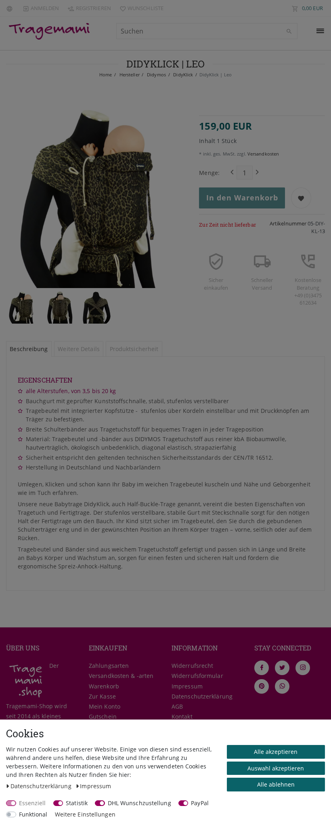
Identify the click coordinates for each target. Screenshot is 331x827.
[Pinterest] (261, 686)
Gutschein (103, 716)
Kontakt (182, 716)
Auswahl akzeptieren (275, 768)
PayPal (200, 803)
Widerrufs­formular (197, 676)
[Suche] (289, 31)
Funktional (33, 814)
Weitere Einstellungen (85, 814)
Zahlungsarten (109, 665)
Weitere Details (79, 349)
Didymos (156, 75)
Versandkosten (262, 154)
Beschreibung (29, 349)
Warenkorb (104, 686)
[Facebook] (261, 668)
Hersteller (129, 75)
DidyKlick (182, 75)
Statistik (77, 803)
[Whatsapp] (282, 686)
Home (105, 75)
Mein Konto (104, 706)
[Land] (10, 8)
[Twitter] (282, 668)
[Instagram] (302, 668)
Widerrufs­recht (192, 665)
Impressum (187, 686)
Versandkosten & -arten (121, 676)
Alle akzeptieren (275, 751)
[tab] (29, 349)
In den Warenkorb (242, 197)
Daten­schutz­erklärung (202, 696)
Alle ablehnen (276, 784)
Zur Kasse (102, 696)
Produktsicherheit (134, 349)
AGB (177, 706)
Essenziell (32, 803)
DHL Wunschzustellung (139, 803)
